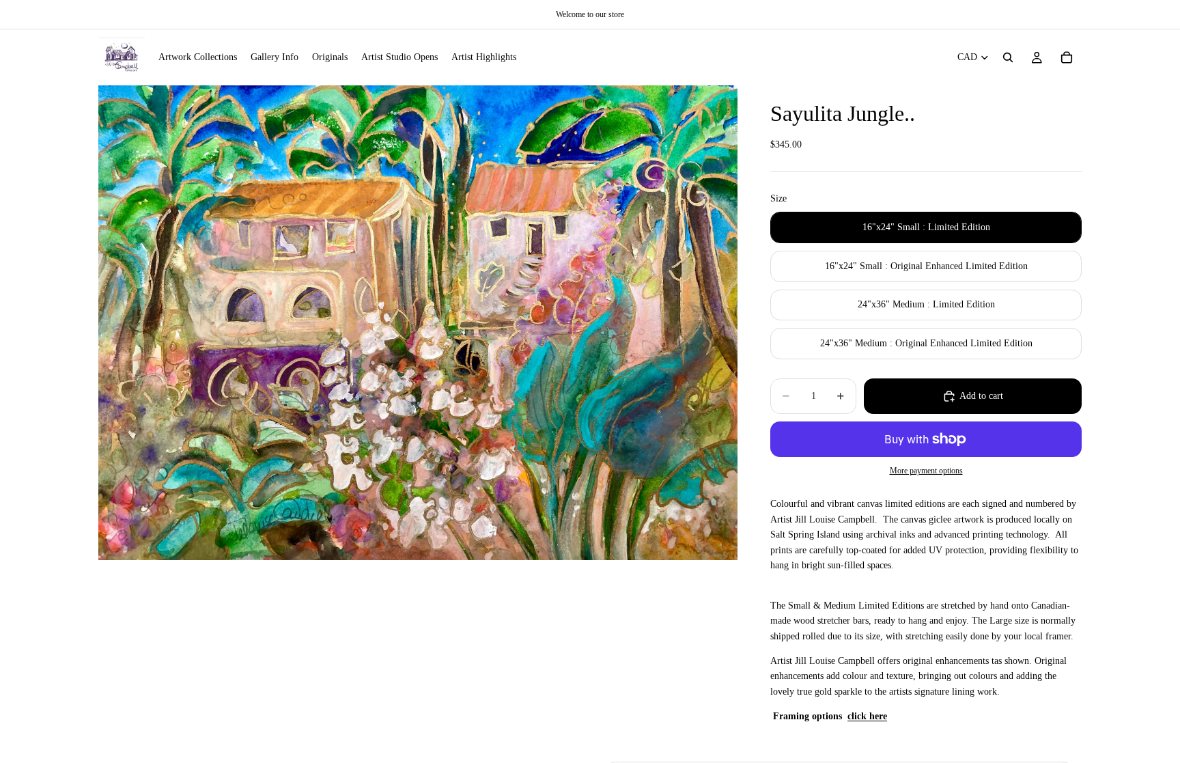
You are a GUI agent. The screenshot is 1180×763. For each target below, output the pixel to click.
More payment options (926, 471)
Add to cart (981, 396)
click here (867, 716)
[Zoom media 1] (418, 322)
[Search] (1008, 57)
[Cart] (1067, 57)
